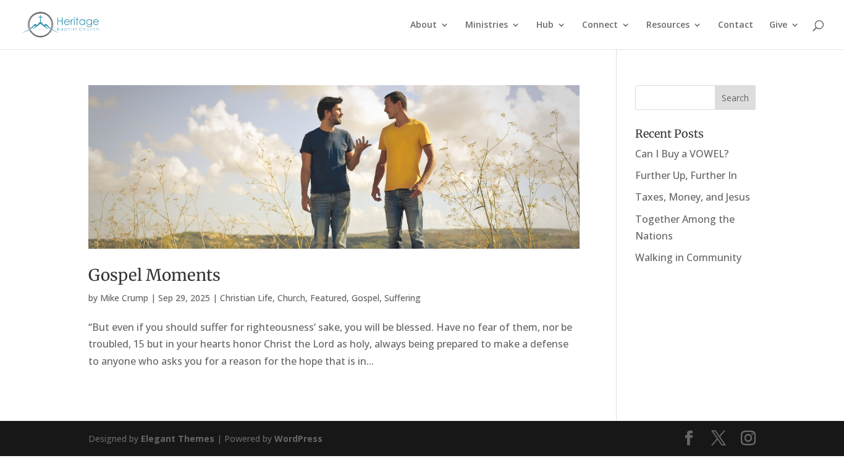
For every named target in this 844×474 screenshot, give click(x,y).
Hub (545, 25)
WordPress (298, 438)
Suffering (402, 298)
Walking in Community (688, 257)
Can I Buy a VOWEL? (681, 153)
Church (291, 298)
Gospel (365, 298)
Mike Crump (124, 298)
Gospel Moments (154, 275)
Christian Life (246, 298)
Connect (600, 25)
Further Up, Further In (686, 175)
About (423, 25)
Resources (668, 25)
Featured (328, 298)
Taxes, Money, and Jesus (692, 197)
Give (778, 25)
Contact (735, 25)
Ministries (486, 25)
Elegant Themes (177, 438)
